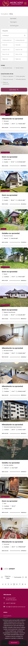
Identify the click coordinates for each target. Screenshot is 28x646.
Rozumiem (14, 642)
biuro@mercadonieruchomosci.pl (15, 606)
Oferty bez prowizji (8, 79)
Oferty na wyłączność (6, 83)
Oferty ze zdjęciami (8, 76)
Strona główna (7, 615)
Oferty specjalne (20, 76)
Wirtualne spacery (21, 79)
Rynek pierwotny (7, 68)
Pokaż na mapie (7, 577)
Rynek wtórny (20, 68)
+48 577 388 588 (10, 603)
